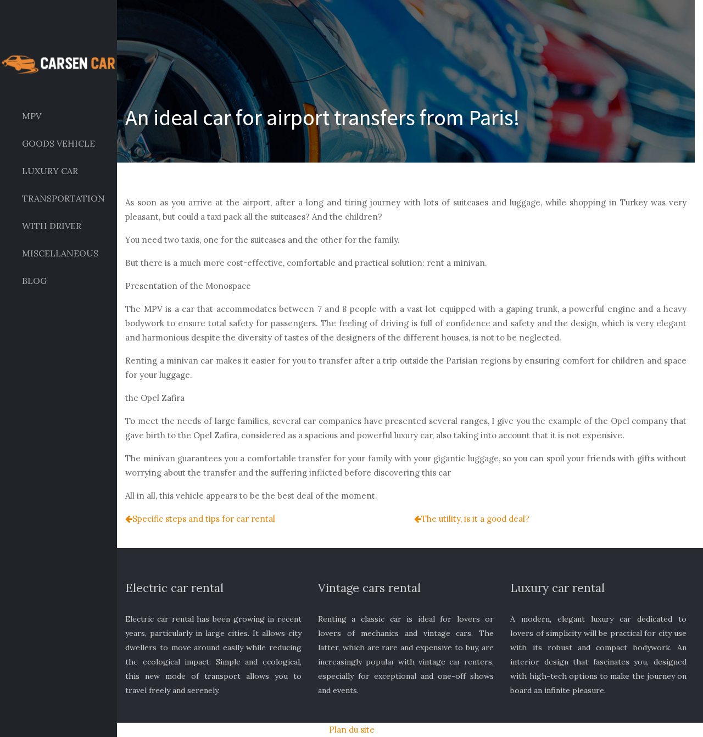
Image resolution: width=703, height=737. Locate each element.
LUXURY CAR (50, 170)
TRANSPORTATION (63, 198)
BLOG (34, 280)
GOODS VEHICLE (58, 143)
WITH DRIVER (51, 225)
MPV (31, 115)
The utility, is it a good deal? (475, 518)
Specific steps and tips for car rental (203, 518)
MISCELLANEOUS (60, 253)
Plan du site (352, 729)
